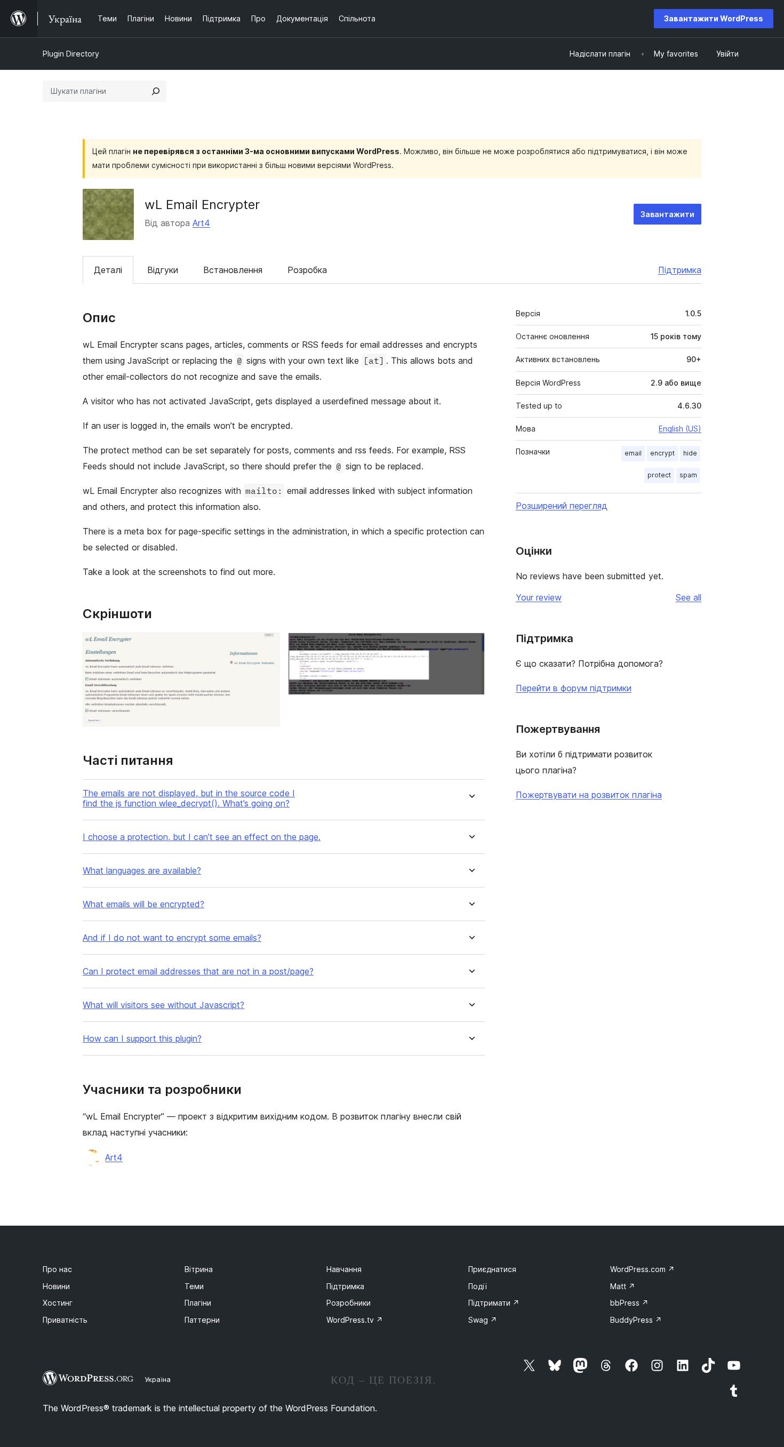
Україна (158, 1379)
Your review (539, 597)
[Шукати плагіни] (155, 91)
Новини (56, 1286)
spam (688, 475)
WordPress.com (642, 1269)
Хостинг (58, 1302)
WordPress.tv (354, 1319)
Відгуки (162, 270)
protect (659, 475)
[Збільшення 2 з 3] (470, 647)
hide (690, 453)
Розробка (307, 270)
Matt (622, 1286)
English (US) (680, 428)
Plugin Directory (71, 53)
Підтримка (679, 270)
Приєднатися (492, 1269)
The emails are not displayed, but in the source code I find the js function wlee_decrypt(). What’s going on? (189, 798)
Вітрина (199, 1269)
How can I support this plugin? (142, 1039)
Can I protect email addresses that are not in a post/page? (198, 971)
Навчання (344, 1269)
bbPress (629, 1302)
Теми (194, 1286)
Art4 (201, 223)
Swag (482, 1319)
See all (688, 597)
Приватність (65, 1319)
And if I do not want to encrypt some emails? (172, 938)
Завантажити (667, 214)
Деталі (108, 270)
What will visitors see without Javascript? (163, 1005)
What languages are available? (142, 871)
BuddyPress (636, 1319)
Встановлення (232, 270)
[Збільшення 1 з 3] (265, 647)
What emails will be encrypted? (143, 904)
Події (477, 1286)
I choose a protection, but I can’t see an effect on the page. (202, 837)
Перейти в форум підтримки (573, 688)
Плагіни (198, 1302)
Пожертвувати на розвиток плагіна (589, 794)
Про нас (57, 1269)
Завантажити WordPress (713, 18)
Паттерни (202, 1319)
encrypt (662, 453)
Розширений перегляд (561, 505)
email (633, 453)
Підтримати (493, 1302)
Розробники (348, 1302)
